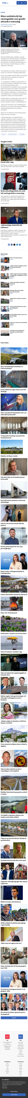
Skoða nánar (4, 1087)
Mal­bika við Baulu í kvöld (9, 456)
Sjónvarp (7, 1071)
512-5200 (21, 1042)
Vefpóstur (20, 1053)
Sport (7, 1066)
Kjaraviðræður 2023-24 (12, 134)
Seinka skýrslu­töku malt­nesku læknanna (14, 594)
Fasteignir (20, 1065)
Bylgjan (20, 1071)
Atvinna (20, 1066)
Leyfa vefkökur (14, 1094)
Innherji (20, 1063)
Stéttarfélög (22, 134)
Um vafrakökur (20, 1054)
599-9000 (8, 1049)
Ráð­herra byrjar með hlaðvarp (11, 902)
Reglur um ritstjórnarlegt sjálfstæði (7, 1043)
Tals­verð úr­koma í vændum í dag (11, 652)
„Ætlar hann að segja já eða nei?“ (11, 943)
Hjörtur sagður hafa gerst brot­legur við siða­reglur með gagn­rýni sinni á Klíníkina (18, 275)
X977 (21, 1074)
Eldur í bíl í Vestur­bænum (16, 257)
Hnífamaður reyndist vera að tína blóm (13, 633)
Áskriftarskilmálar (20, 1048)
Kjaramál (3, 134)
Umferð (20, 1051)
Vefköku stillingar (14, 1091)
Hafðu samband (21, 1045)
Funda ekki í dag (7, 162)
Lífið (7, 1068)
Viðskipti (7, 1065)
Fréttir (7, 1063)
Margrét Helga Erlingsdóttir (7, 24)
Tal (20, 1076)
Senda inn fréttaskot (20, 1056)
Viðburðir (20, 1068)
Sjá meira (14, 1017)
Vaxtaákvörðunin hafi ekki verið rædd (13, 860)
